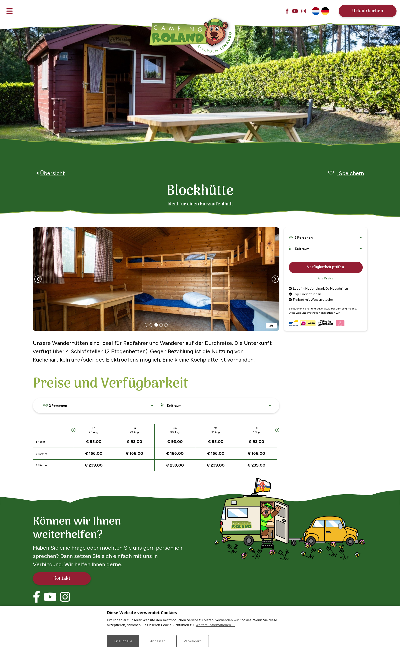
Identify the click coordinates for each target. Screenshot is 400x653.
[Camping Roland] (193, 30)
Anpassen (158, 641)
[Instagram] (303, 11)
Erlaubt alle (123, 641)
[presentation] (37, 279)
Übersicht (52, 173)
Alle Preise (326, 278)
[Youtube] (295, 11)
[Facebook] (287, 11)
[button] (146, 324)
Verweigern (193, 641)
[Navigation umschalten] (9, 11)
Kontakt (61, 578)
